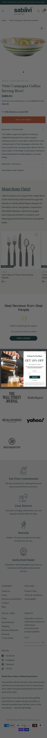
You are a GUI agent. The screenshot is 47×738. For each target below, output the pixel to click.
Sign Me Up (34, 377)
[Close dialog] (45, 352)
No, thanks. (35, 380)
